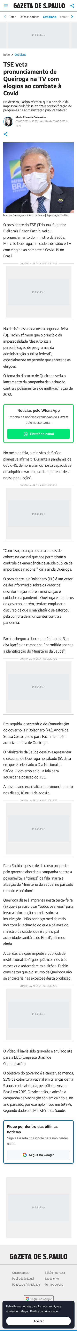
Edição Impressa (55, 1272)
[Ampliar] (68, 148)
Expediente (52, 1278)
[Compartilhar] (72, 6)
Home (12, 16)
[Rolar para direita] (72, 17)
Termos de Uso (54, 1284)
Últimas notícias (29, 16)
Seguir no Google (41, 1299)
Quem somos (20, 1272)
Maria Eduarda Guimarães (31, 117)
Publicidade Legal (23, 1278)
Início (6, 54)
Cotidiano (49, 16)
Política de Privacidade (26, 1284)
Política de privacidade (44, 1311)
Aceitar (39, 1321)
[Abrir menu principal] (6, 6)
